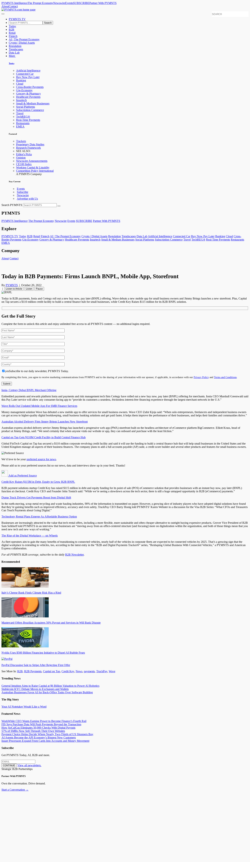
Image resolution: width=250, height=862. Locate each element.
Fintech (13, 36)
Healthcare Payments (28, 96)
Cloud (19, 83)
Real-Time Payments (28, 119)
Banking (21, 80)
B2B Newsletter (74, 554)
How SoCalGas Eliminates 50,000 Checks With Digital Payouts (38, 727)
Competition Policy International (35, 170)
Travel (19, 113)
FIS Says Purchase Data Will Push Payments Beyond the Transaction (41, 724)
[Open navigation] (2, 13)
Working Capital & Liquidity (32, 167)
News (79, 671)
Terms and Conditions (225, 377)
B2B (11, 29)
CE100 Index (24, 164)
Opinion (21, 157)
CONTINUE (9, 765)
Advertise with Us (27, 198)
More (12, 55)
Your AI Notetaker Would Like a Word (23, 706)
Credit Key (67, 671)
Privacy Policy (201, 377)
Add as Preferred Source (22, 475)
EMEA (20, 126)
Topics (11, 63)
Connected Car (24, 73)
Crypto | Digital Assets (22, 42)
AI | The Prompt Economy (24, 39)
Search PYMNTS (11, 205)
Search (48, 22)
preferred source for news (41, 459)
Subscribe (22, 192)
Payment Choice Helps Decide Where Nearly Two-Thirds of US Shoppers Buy (47, 734)
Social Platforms (25, 106)
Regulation (15, 46)
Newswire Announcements (31, 160)
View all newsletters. (29, 765)
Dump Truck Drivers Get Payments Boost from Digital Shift (36, 497)
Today (12, 26)
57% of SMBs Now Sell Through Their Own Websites (33, 730)
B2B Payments (33, 671)
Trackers (21, 141)
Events (69, 3)
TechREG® (23, 116)
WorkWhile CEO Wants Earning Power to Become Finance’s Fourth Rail (43, 721)
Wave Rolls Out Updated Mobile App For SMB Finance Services (39, 405)
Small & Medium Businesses (32, 103)
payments (89, 671)
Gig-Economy (24, 90)
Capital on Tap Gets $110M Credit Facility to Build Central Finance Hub (43, 437)
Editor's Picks (24, 154)
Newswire (59, 3)
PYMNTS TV (17, 19)
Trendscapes (16, 49)
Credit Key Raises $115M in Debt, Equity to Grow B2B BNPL (38, 481)
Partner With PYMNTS (103, 3)
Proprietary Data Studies (30, 144)
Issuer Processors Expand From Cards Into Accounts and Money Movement (45, 740)
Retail (12, 32)
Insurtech (21, 100)
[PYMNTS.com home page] (18, 9)
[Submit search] (58, 206)
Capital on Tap (51, 671)
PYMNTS (12, 285)
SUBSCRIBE (81, 3)
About (5, 6)
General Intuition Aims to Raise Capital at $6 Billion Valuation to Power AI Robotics (50, 685)
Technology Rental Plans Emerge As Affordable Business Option (39, 516)
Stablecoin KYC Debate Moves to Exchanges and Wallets (35, 689)
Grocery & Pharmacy (28, 93)
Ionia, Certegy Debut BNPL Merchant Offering (28, 390)
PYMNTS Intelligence (14, 3)
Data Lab (14, 52)
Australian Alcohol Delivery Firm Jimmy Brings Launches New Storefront (44, 421)
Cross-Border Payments (30, 87)
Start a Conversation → (15, 789)
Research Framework (28, 147)
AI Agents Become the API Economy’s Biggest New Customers (38, 737)
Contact (13, 6)
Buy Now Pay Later (28, 77)
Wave (112, 671)
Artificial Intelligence (28, 70)
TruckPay (101, 671)
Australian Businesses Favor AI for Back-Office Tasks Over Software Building (47, 692)
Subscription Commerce (30, 110)
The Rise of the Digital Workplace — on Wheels (29, 535)
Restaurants (22, 123)
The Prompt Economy (40, 3)
